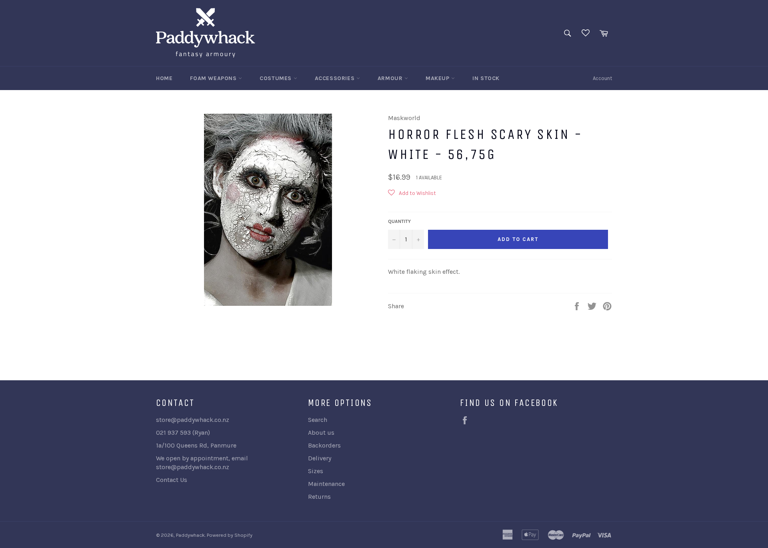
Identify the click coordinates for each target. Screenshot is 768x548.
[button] (412, 196)
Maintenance (326, 484)
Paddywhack (190, 535)
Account (602, 78)
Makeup (438, 78)
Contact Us (171, 480)
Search (317, 420)
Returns (319, 496)
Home (164, 78)
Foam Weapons (214, 78)
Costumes (276, 78)
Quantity (399, 221)
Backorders (324, 445)
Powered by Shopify (229, 535)
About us (321, 432)
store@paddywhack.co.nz (192, 467)
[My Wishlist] (586, 33)
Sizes (315, 471)
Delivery (319, 458)
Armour (391, 78)
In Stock (486, 78)
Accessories (335, 78)
